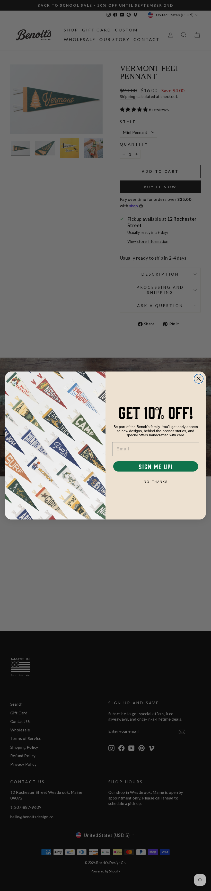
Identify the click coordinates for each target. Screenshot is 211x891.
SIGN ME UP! (156, 466)
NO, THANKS (156, 482)
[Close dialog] (198, 378)
